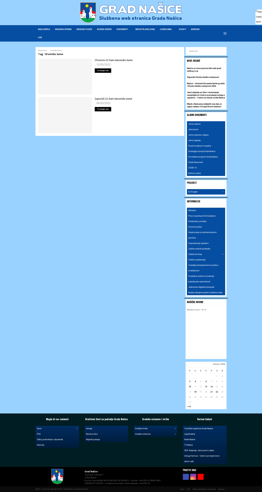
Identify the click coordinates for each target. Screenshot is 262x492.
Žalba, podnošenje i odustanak (50, 439)
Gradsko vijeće (84, 29)
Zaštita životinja (195, 254)
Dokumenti (122, 29)
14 (211, 387)
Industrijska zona (145, 29)
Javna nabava (194, 124)
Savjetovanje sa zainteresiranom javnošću (202, 235)
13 (206, 387)
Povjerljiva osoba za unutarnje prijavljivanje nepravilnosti (201, 279)
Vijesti (182, 29)
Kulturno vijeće (194, 173)
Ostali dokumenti (195, 162)
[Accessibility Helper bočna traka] (258, 13)
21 (211, 392)
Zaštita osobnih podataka (199, 249)
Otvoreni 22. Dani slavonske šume (114, 60)
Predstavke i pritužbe (197, 221)
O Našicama (166, 29)
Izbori (39, 428)
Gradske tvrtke (141, 428)
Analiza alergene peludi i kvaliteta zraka (205, 292)
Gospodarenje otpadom (198, 243)
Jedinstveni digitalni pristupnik (201, 287)
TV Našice (188, 445)
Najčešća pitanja (93, 439)
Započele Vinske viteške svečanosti (203, 77)
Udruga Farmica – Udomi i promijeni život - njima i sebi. (202, 458)
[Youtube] (216, 33)
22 (217, 392)
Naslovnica (44, 29)
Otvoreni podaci (195, 227)
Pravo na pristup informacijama (201, 216)
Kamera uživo (92, 434)
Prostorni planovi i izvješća (199, 146)
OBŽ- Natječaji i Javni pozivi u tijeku (199, 450)
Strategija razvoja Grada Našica (201, 151)
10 (190, 387)
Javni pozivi (193, 129)
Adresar (195, 29)
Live (40, 37)
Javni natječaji (194, 140)
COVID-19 (192, 168)
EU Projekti (193, 192)
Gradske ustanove (143, 434)
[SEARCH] (222, 51)
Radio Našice (189, 439)
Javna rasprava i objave (198, 135)
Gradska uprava (63, 29)
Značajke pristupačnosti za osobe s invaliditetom (203, 268)
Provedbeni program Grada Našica (203, 157)
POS (39, 434)
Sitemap (40, 445)
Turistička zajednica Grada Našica (198, 428)
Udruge (89, 428)
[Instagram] (213, 33)
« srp (189, 406)
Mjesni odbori (104, 29)
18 (195, 392)
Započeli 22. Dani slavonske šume (113, 98)
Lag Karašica (189, 434)
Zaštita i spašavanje (197, 260)
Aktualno (192, 210)
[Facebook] (210, 33)
